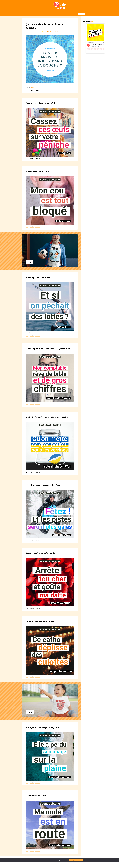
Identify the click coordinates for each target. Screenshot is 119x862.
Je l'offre (30, 712)
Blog (61, 14)
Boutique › (81, 14)
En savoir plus (80, 860)
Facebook (38, 90)
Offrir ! (29, 262)
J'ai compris (72, 860)
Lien (27, 90)
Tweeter (32, 90)
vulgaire (32, 87)
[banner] (50, 27)
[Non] (117, 860)
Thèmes (50, 14)
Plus (70, 14)
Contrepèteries (38, 14)
